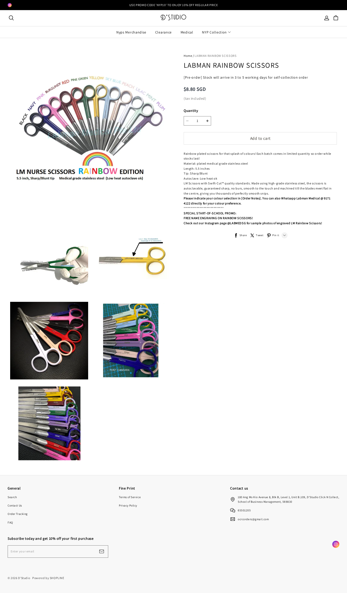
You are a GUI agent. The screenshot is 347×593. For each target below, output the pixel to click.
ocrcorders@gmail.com (253, 519)
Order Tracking (18, 514)
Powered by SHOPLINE (48, 578)
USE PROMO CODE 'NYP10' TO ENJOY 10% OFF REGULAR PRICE (173, 5)
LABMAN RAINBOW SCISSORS (215, 56)
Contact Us (15, 505)
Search (12, 497)
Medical (187, 32)
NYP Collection (214, 32)
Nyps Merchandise (131, 32)
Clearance (163, 32)
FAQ (10, 522)
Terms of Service (130, 497)
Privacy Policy (128, 505)
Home (188, 56)
